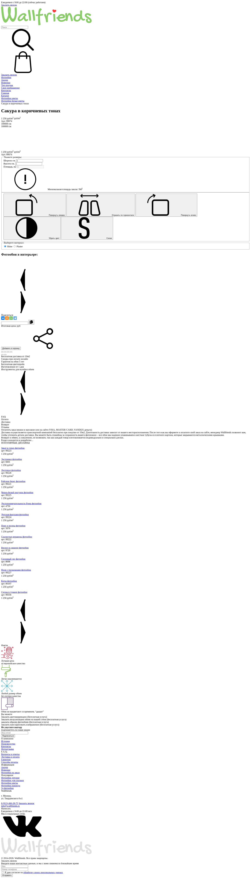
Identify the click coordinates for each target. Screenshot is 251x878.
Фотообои (6, 77)
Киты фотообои (9, 581)
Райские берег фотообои (13, 481)
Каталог (5, 95)
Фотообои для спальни (12, 780)
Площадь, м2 (9, 166)
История (5, 741)
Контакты (6, 90)
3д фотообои (7, 788)
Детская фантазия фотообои (15, 514)
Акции (4, 80)
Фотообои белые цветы (12, 101)
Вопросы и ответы (10, 754)
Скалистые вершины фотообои (16, 537)
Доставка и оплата (10, 757)
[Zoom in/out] (11, 351)
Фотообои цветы (9, 98)
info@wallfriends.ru (10, 806)
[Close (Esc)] (2, 351)
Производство (8, 744)
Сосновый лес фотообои (13, 559)
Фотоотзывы (7, 749)
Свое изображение (10, 88)
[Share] (5, 351)
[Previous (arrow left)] (2, 354)
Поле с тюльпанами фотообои (16, 570)
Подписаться (8, 736)
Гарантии (6, 759)
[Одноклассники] (7, 318)
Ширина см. (9, 160)
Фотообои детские (10, 778)
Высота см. (9, 163)
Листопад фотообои (11, 470)
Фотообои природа (10, 785)
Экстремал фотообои (11, 459)
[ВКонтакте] (3, 318)
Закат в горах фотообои (13, 448)
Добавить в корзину (11, 348)
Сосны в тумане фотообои (14, 592)
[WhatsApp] (11, 318)
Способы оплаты (9, 762)
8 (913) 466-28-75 (9, 803)
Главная (5, 93)
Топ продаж (7, 85)
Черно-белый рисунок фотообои (17, 492)
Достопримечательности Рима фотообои (21, 503)
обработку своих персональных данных (43, 872)
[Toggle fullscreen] (8, 351)
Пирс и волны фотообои (13, 525)
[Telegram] (15, 318)
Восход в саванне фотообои (15, 548)
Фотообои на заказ (10, 772)
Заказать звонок (9, 5)
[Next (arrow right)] (5, 354)
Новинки (5, 82)
